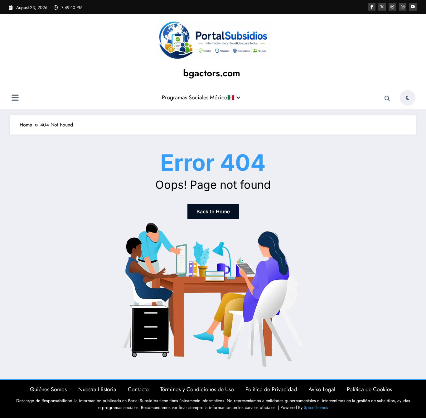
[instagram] (402, 7)
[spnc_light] (407, 98)
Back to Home (213, 211)
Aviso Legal (321, 389)
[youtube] (413, 7)
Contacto (138, 389)
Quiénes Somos (48, 389)
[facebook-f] (371, 7)
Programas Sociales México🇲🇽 (198, 97)
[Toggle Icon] (15, 98)
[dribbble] (392, 7)
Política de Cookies (369, 389)
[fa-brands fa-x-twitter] (382, 7)
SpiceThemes (316, 407)
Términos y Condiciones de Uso (197, 389)
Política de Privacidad (271, 389)
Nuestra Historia (97, 389)
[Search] (387, 99)
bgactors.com (211, 73)
